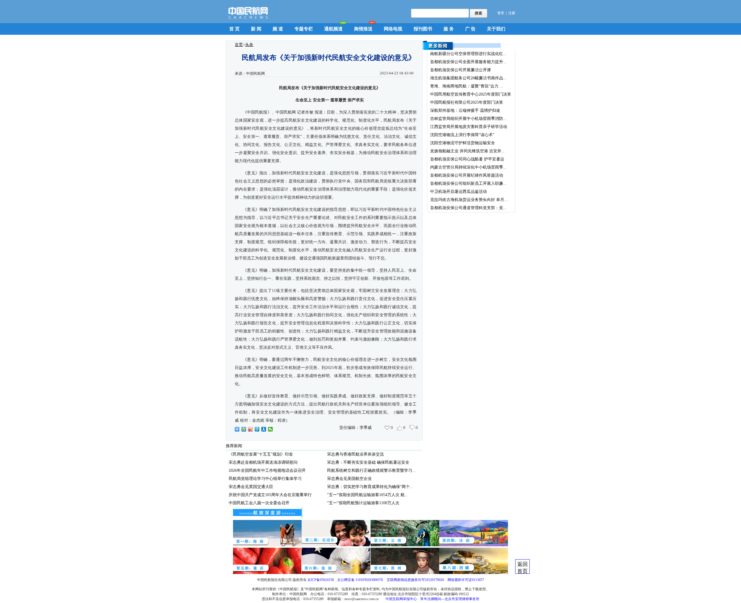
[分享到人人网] (263, 429)
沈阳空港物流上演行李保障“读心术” (462, 135)
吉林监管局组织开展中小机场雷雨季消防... (468, 118)
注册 (511, 13)
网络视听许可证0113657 (465, 580)
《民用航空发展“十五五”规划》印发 (261, 454)
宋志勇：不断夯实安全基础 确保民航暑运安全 (368, 462)
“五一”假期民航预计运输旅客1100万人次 (363, 503)
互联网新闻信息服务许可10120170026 (415, 580)
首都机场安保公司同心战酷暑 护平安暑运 (467, 159)
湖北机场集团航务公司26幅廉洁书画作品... (468, 78)
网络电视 (393, 28)
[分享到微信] (270, 429)
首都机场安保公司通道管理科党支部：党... (468, 208)
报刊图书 (423, 28)
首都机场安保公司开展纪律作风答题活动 (466, 175)
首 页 (234, 28)
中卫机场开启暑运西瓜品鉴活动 (458, 191)
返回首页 (522, 567)
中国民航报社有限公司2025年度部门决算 (466, 102)
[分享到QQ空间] (243, 429)
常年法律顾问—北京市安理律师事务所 (449, 599)
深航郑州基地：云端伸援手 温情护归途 (465, 110)
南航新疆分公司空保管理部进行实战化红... (468, 54)
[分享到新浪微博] (250, 429)
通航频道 (333, 28)
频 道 (278, 28)
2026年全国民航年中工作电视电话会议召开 (267, 470)
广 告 (470, 28)
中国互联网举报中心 (401, 599)
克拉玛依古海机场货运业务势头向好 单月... (469, 200)
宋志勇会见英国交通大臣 (251, 487)
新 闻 (256, 28)
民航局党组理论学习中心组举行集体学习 (265, 478)
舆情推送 (363, 28)
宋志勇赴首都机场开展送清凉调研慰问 (263, 462)
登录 (500, 13)
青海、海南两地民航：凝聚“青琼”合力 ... (466, 86)
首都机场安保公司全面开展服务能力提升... (468, 62)
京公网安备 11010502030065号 (360, 580)
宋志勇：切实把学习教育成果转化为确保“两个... (370, 487)
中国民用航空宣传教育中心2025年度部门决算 (470, 94)
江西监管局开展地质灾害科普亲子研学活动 (468, 127)
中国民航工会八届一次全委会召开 (259, 503)
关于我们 (496, 28)
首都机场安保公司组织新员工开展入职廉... (468, 183)
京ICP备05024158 (320, 580)
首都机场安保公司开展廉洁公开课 (460, 70)
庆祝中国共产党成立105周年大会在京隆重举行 (270, 495)
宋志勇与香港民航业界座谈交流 (355, 454)
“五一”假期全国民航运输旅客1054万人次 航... (367, 495)
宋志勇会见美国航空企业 (349, 478)
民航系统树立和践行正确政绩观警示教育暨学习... (371, 470)
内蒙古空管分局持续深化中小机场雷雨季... (468, 167)
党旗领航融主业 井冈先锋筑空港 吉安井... (467, 151)
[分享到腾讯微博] (257, 429)
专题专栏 (303, 28)
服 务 (448, 28)
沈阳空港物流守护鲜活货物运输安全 (462, 143)
